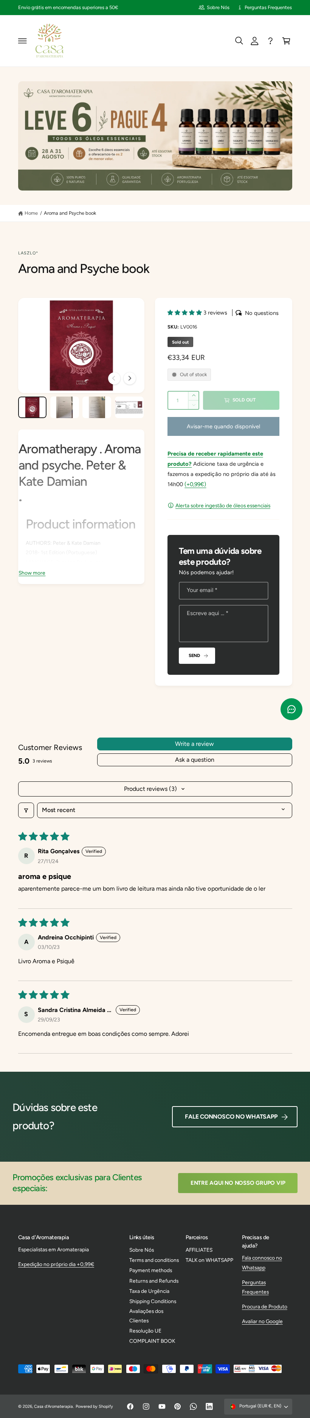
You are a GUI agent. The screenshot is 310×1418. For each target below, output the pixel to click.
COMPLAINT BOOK (152, 1341)
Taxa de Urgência (149, 1291)
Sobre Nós (218, 7)
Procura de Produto (264, 1306)
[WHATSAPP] (271, 41)
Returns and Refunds (153, 1281)
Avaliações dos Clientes (146, 1315)
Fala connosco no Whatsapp (262, 1262)
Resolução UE (145, 1331)
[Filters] (26, 810)
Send (194, 655)
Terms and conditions (154, 1260)
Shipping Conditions (152, 1301)
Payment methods (150, 1270)
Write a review (194, 743)
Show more (32, 573)
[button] (22, 41)
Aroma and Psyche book (70, 213)
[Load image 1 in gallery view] (32, 407)
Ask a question (194, 759)
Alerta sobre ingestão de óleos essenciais (222, 505)
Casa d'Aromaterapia (53, 1406)
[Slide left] (114, 378)
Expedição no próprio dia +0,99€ (56, 1264)
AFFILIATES (199, 1250)
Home (31, 213)
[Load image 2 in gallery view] (64, 407)
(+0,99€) (195, 484)
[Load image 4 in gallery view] (129, 407)
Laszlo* (28, 253)
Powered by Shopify (94, 1406)
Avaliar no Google (262, 1321)
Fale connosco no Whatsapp (231, 1116)
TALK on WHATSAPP (209, 1260)
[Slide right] (130, 378)
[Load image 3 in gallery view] (96, 407)
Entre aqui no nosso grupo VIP (238, 1182)
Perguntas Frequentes (268, 7)
